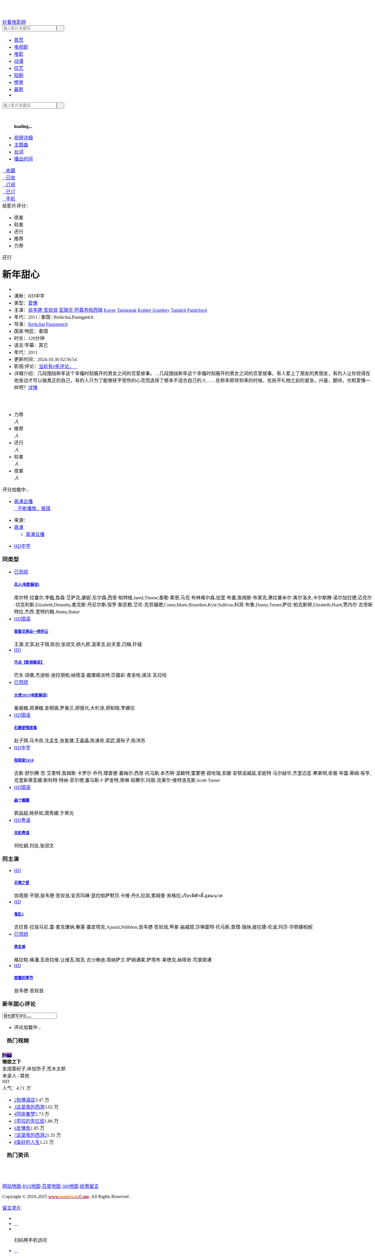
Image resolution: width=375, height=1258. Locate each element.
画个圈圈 (21, 800)
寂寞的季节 (23, 978)
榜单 (18, 82)
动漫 (18, 61)
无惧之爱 (21, 883)
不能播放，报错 (32, 508)
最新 (18, 89)
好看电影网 (14, 22)
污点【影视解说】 (29, 662)
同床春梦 (24, 1114)
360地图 (70, 1186)
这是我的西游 (29, 1106)
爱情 (33, 303)
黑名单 (19, 947)
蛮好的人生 (27, 1142)
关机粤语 (21, 833)
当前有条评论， (58, 366)
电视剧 (21, 47)
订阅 (8, 184)
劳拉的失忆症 (29, 1121)
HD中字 (22, 546)
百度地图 (51, 1186)
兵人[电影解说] (26, 584)
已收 (8, 177)
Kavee (110, 310)
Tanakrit (178, 310)
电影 (18, 54)
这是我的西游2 (30, 1135)
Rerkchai (36, 324)
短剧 (18, 75)
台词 (18, 151)
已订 (8, 191)
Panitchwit (197, 310)
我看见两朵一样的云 (31, 631)
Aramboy (161, 310)
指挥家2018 (24, 760)
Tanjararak (127, 310)
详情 (33, 387)
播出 (23, 158)
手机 (8, 198)
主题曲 (21, 144)
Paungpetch (57, 324)
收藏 (8, 170)
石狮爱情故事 (25, 728)
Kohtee (144, 310)
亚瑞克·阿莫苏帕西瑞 (81, 310)
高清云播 (23, 501)
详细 (23, 137)
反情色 (22, 1128)
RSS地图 (31, 1186)
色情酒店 (24, 1099)
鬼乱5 (19, 914)
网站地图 (11, 1186)
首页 (18, 40)
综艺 (18, 68)
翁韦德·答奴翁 (43, 310)
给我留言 (89, 1186)
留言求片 (11, 1207)
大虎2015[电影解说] (30, 695)
